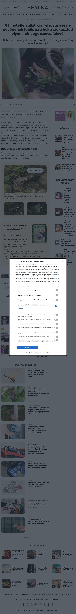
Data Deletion (29, 352)
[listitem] (38, 287)
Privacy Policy (46, 352)
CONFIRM (27, 347)
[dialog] (38, 307)
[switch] (56, 290)
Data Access (38, 352)
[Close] (63, 261)
